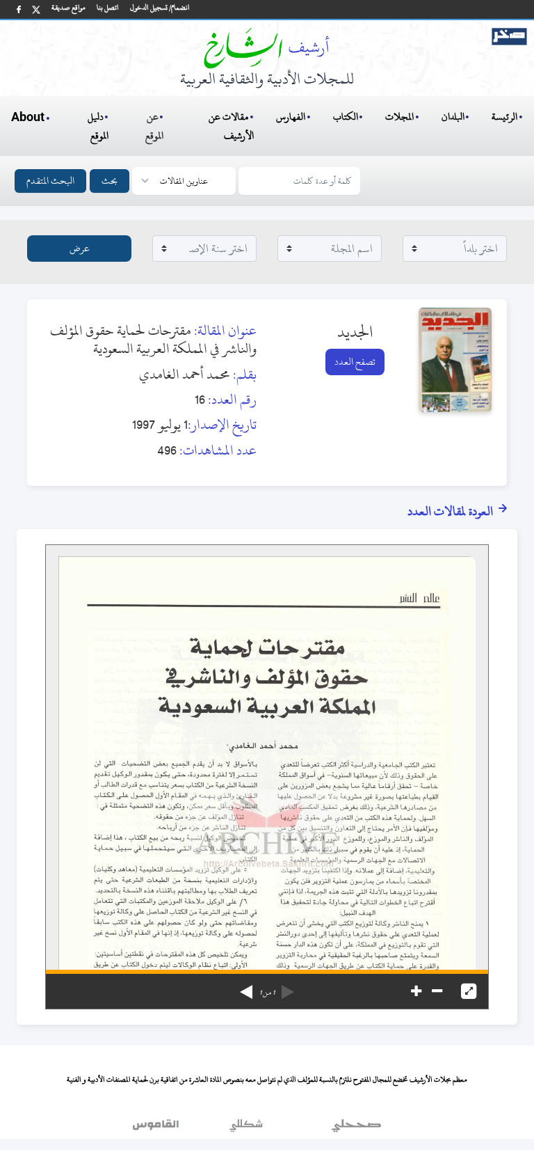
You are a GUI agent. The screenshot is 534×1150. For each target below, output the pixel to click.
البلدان (453, 116)
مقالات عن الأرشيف (231, 126)
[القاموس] (157, 1128)
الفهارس (290, 116)
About (27, 117)
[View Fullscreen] (469, 991)
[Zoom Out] (437, 991)
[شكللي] (246, 1128)
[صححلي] (356, 1128)
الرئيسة (504, 116)
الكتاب (345, 116)
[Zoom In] (416, 991)
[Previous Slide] (288, 987)
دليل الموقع (98, 126)
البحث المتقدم (50, 180)
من (267, 993)
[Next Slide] (246, 987)
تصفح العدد (354, 361)
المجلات (399, 116)
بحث (110, 180)
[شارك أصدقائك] (19, 9)
